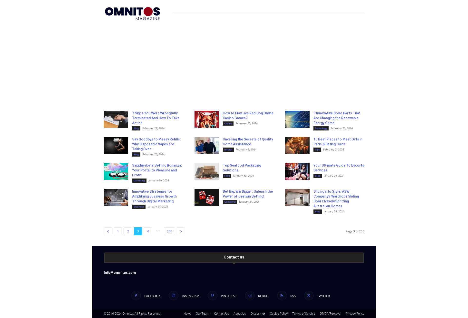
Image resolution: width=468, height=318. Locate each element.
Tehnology (321, 128)
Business (139, 206)
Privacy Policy (355, 313)
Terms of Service (303, 313)
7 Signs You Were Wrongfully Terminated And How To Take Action (155, 118)
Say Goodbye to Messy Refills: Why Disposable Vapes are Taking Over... (156, 144)
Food (227, 175)
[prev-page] (108, 231)
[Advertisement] (234, 62)
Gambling (139, 180)
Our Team (202, 313)
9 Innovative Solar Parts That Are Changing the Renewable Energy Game (337, 118)
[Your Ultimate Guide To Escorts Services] (297, 171)
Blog (136, 128)
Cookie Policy (279, 313)
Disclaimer (258, 313)
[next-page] (181, 231)
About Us (240, 313)
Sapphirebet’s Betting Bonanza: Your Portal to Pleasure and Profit (157, 170)
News (187, 313)
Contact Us (221, 313)
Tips (317, 149)
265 (169, 231)
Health (228, 149)
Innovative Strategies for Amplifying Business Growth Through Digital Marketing (154, 196)
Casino (228, 123)
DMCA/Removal (330, 313)
